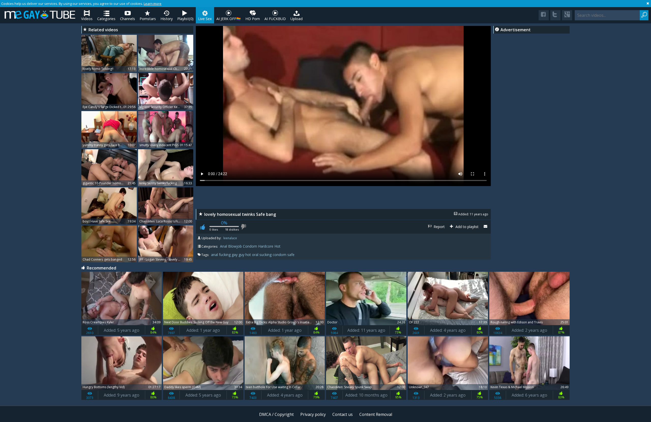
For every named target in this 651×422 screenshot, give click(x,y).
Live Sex (205, 18)
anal (215, 254)
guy (242, 254)
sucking (266, 254)
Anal (223, 246)
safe (290, 254)
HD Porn (252, 18)
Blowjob (235, 246)
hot (248, 254)
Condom (250, 246)
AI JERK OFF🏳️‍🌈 (228, 18)
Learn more (152, 3)
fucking (225, 254)
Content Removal (375, 414)
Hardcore (265, 246)
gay (235, 254)
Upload (296, 18)
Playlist (185, 18)
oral (255, 254)
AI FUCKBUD (275, 18)
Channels (127, 18)
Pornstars (148, 18)
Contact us (342, 414)
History (166, 18)
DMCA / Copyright (276, 414)
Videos (87, 18)
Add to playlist (466, 226)
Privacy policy (313, 414)
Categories (106, 18)
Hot (277, 246)
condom (280, 254)
